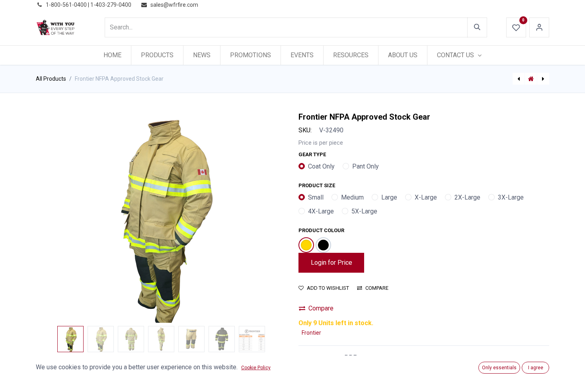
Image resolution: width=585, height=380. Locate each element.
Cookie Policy (256, 367)
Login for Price (331, 262)
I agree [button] (535, 367)
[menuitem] (112, 55)
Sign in (539, 27)
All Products (51, 79)
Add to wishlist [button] (328, 288)
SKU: (305, 130)
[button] (55, 217)
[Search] (477, 27)
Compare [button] (376, 288)
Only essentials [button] (499, 367)
